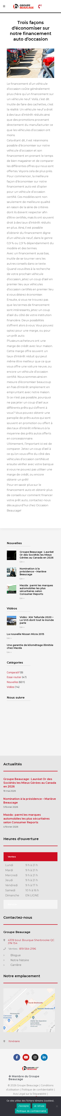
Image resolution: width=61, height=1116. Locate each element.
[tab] (30, 1078)
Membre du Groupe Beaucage (24, 1078)
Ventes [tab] (12, 856)
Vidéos (10, 687)
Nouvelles (12, 682)
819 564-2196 (27, 948)
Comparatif (13, 672)
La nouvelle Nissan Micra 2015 (25, 634)
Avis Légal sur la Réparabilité (29, 1093)
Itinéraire (14, 1041)
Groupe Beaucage (16, 932)
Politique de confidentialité (37, 1089)
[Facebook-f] (16, 1057)
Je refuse (39, 1106)
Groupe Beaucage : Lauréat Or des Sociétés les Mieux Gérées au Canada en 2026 (37, 554)
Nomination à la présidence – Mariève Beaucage (33, 571)
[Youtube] (26, 1057)
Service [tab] (12, 904)
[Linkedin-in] (44, 1057)
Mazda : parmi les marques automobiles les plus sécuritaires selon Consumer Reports (36, 589)
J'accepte (23, 1106)
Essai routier (14, 677)
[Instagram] (35, 1057)
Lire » (22, 562)
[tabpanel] (30, 880)
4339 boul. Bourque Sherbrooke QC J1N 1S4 (31, 942)
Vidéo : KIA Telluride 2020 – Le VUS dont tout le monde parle (37, 620)
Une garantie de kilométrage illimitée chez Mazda (30, 646)
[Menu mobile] (4, 6)
